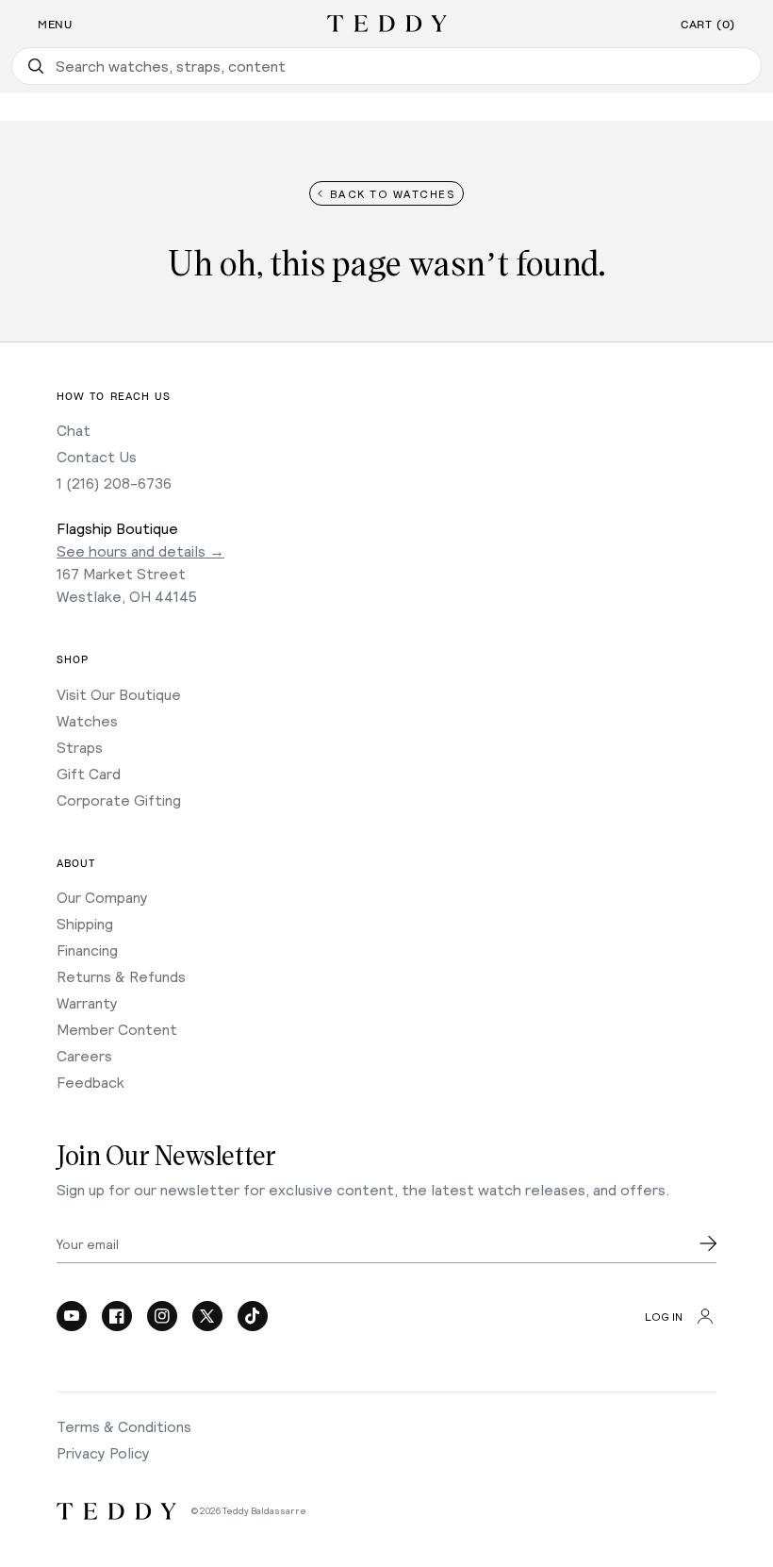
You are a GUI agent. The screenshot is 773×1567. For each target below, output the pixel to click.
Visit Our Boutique (119, 694)
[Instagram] (162, 1316)
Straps (80, 747)
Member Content (117, 1029)
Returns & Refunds (121, 976)
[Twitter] (207, 1316)
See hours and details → (140, 550)
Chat (73, 430)
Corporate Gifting (119, 800)
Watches (87, 720)
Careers (84, 1055)
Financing (87, 950)
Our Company (102, 897)
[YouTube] (72, 1316)
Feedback (90, 1082)
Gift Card (89, 773)
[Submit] (707, 1243)
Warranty (87, 1002)
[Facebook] (117, 1316)
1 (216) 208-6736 (114, 483)
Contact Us (97, 456)
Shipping (85, 923)
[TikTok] (253, 1316)
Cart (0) (708, 24)
